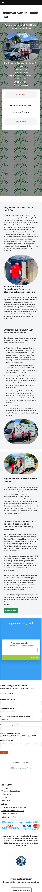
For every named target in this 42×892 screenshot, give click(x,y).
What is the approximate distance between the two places (18, 716)
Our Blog (5, 797)
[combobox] (21, 720)
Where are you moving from (10, 700)
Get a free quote (10, 611)
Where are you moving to (9, 708)
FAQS (4, 804)
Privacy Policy (7, 794)
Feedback (5, 800)
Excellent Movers (8, 817)
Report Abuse (16, 762)
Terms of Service (25, 762)
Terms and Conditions (10, 791)
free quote (27, 309)
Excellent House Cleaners (12, 811)
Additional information (6, 740)
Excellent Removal (9, 814)
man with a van (11, 297)
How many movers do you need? (11, 725)
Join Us (4, 788)
